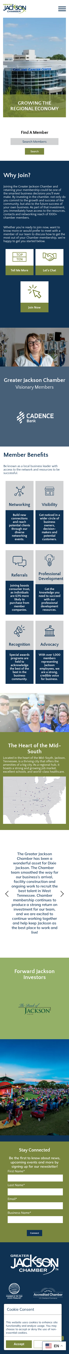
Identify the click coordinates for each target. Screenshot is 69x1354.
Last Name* (16, 1185)
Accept (19, 1344)
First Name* (16, 1171)
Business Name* (19, 1213)
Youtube (62, 1336)
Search (34, 151)
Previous (8, 894)
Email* (12, 1199)
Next (61, 894)
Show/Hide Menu (62, 9)
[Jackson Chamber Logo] (14, 9)
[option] (34, 417)
